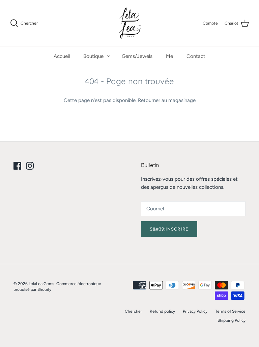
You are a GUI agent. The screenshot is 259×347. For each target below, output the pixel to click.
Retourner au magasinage (167, 100)
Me (169, 56)
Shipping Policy (232, 320)
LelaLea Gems (41, 283)
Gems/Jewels (137, 56)
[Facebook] (17, 166)
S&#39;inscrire (169, 229)
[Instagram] (30, 166)
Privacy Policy (195, 311)
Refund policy (162, 311)
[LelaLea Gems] (129, 23)
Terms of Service (230, 311)
